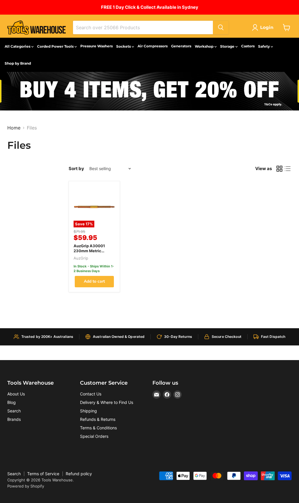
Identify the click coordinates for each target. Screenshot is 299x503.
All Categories (18, 46)
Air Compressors (153, 46)
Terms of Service (43, 473)
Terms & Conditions (98, 427)
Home (13, 127)
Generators (181, 46)
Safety (264, 46)
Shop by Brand (18, 63)
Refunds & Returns (97, 419)
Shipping (88, 410)
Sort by (76, 168)
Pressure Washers (96, 46)
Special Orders (94, 436)
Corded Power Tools (55, 46)
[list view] (288, 169)
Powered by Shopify (25, 486)
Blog (11, 402)
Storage (227, 46)
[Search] (221, 27)
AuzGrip (81, 258)
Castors (248, 46)
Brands (14, 419)
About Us (16, 393)
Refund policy (79, 473)
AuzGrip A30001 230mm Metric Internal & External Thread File (91, 253)
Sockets (124, 46)
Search (14, 410)
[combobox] (143, 27)
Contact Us (90, 393)
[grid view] (279, 169)
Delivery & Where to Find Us (106, 402)
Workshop (204, 46)
